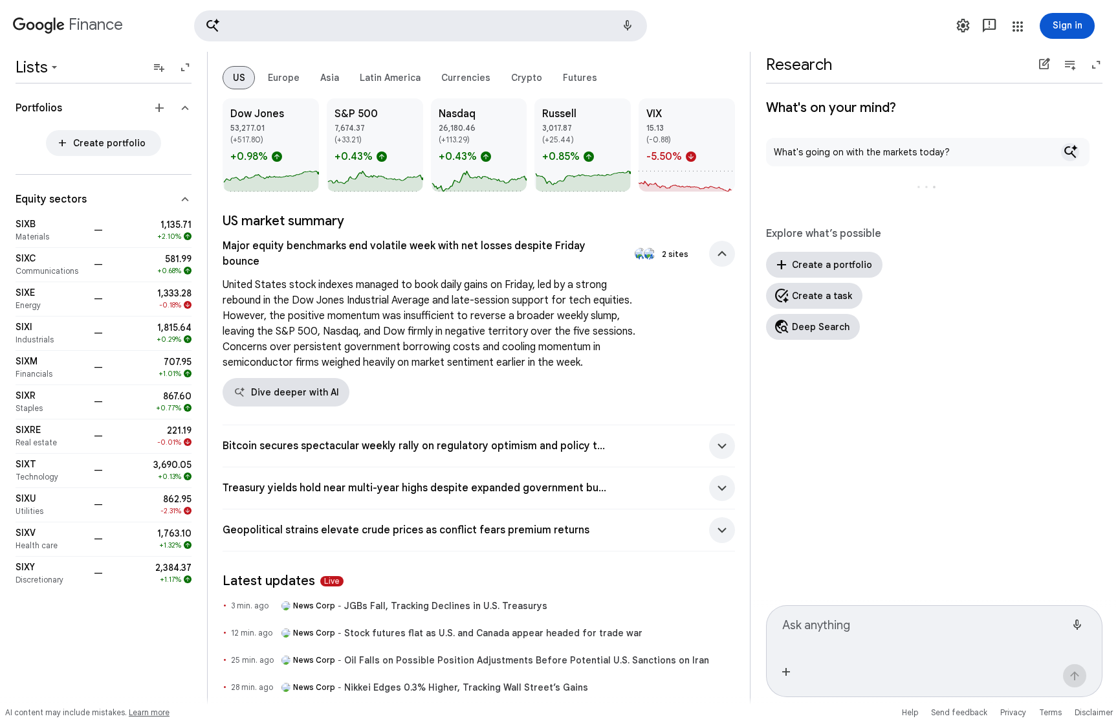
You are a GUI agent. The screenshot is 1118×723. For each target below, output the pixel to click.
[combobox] (924, 630)
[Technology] (51, 470)
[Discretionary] (51, 573)
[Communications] (51, 265)
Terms (1050, 712)
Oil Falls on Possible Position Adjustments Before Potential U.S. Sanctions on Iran (526, 660)
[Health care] (51, 539)
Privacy (1013, 712)
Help (910, 712)
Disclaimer (1094, 712)
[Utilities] (51, 505)
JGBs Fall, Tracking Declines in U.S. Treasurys (445, 606)
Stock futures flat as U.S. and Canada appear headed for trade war (493, 633)
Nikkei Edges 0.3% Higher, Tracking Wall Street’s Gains (466, 687)
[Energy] (51, 299)
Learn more (149, 712)
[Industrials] (51, 333)
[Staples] (51, 402)
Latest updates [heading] (281, 581)
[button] (420, 25)
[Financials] (51, 367)
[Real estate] (51, 436)
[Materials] (51, 230)
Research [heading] (799, 64)
